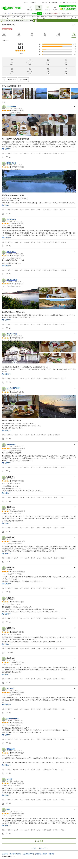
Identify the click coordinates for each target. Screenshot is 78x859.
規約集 (45, 854)
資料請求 (51, 854)
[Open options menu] (75, 106)
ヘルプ (26, 2)
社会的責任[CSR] (28, 854)
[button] (7, 93)
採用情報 (38, 854)
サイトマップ (43, 2)
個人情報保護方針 (15, 854)
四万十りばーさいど (8, 25)
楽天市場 (62, 2)
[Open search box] (4, 79)
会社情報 (5, 854)
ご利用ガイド (33, 2)
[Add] (73, 26)
